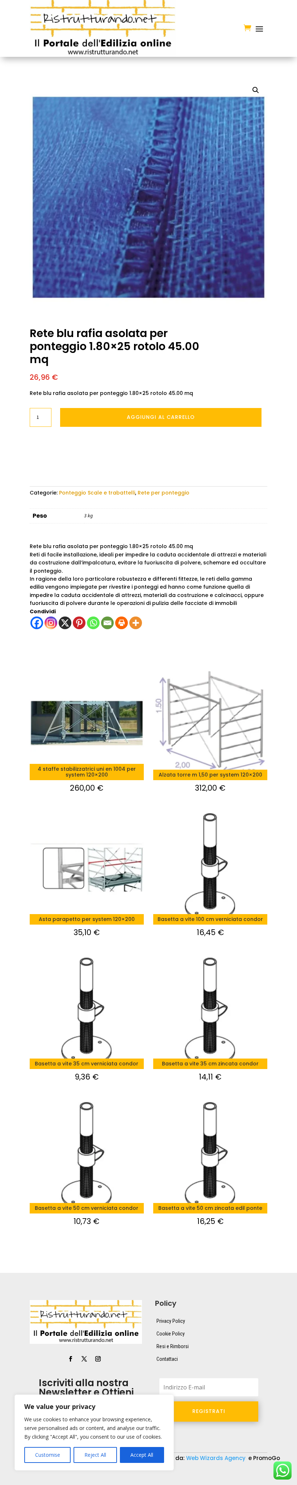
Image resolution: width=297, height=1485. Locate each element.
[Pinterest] (79, 623)
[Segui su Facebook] (70, 1359)
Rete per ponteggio (163, 492)
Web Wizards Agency (216, 1458)
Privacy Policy (170, 1321)
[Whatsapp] (93, 623)
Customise (47, 1454)
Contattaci (167, 1359)
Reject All (95, 1454)
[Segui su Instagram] (98, 1359)
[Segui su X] (84, 1359)
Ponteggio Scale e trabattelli (97, 492)
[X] (65, 623)
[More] (135, 623)
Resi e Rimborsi (172, 1346)
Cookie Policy (170, 1334)
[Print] (121, 623)
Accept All (141, 1454)
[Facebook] (36, 623)
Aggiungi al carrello (161, 417)
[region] (94, 1432)
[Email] (107, 623)
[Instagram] (51, 623)
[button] (255, 90)
